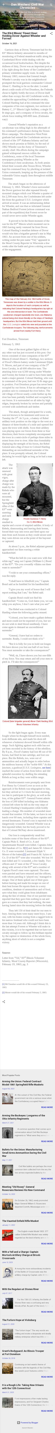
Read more (47, 1107)
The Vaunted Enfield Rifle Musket (20, 1221)
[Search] (51, 5)
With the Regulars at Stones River (20, 1289)
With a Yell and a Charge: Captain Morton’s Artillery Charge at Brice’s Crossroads (21, 1255)
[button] (51, 34)
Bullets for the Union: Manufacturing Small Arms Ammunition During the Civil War (24, 1152)
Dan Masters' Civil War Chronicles (27, 6)
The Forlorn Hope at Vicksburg (19, 1320)
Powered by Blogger (29, 1422)
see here (46, 767)
